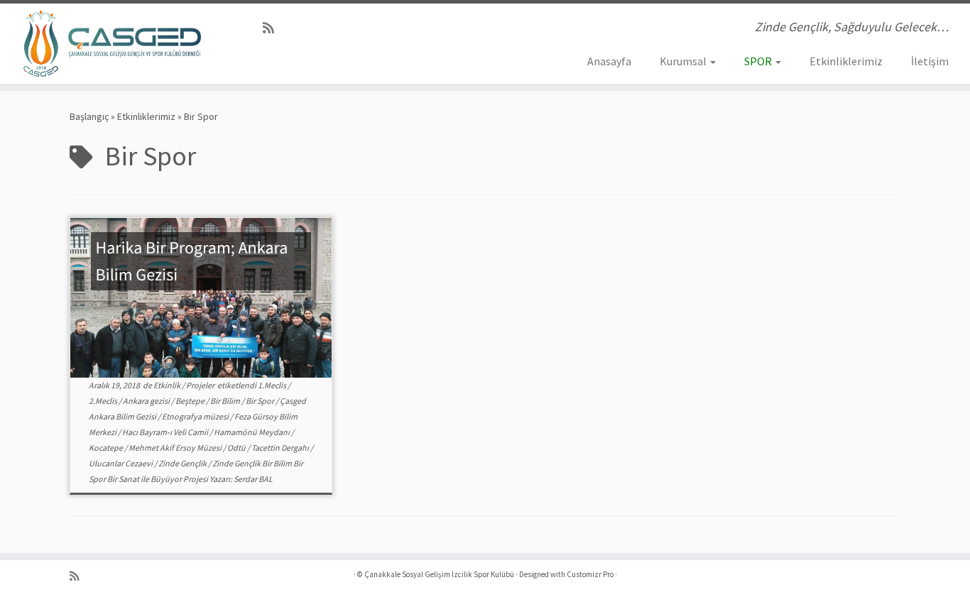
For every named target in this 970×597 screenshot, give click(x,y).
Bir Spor (261, 400)
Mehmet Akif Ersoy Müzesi (176, 447)
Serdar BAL (253, 478)
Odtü (237, 447)
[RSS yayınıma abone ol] (273, 28)
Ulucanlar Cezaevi (121, 463)
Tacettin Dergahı (280, 447)
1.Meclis (273, 385)
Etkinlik (167, 385)
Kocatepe (106, 447)
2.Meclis (104, 400)
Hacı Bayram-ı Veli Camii (165, 432)
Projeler (201, 385)
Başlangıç (89, 116)
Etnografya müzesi (196, 416)
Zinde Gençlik (183, 463)
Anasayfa (609, 61)
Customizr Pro (590, 574)
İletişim (930, 61)
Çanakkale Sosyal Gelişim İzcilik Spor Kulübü (439, 574)
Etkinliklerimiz (846, 61)
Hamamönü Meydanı (252, 432)
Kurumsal (684, 61)
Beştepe (190, 400)
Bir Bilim (225, 400)
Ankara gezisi (147, 400)
